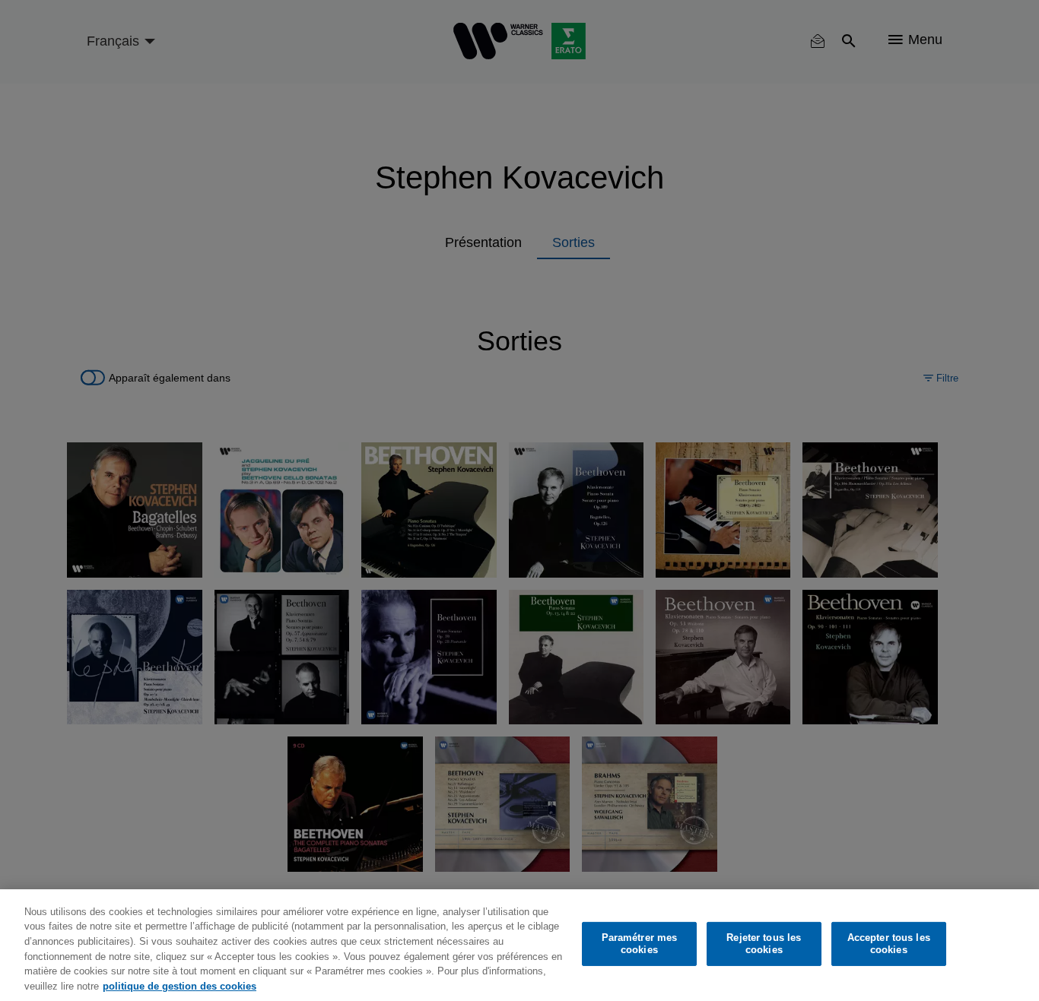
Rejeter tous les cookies (763, 943)
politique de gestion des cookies (179, 985)
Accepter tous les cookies (888, 943)
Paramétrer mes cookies (640, 943)
